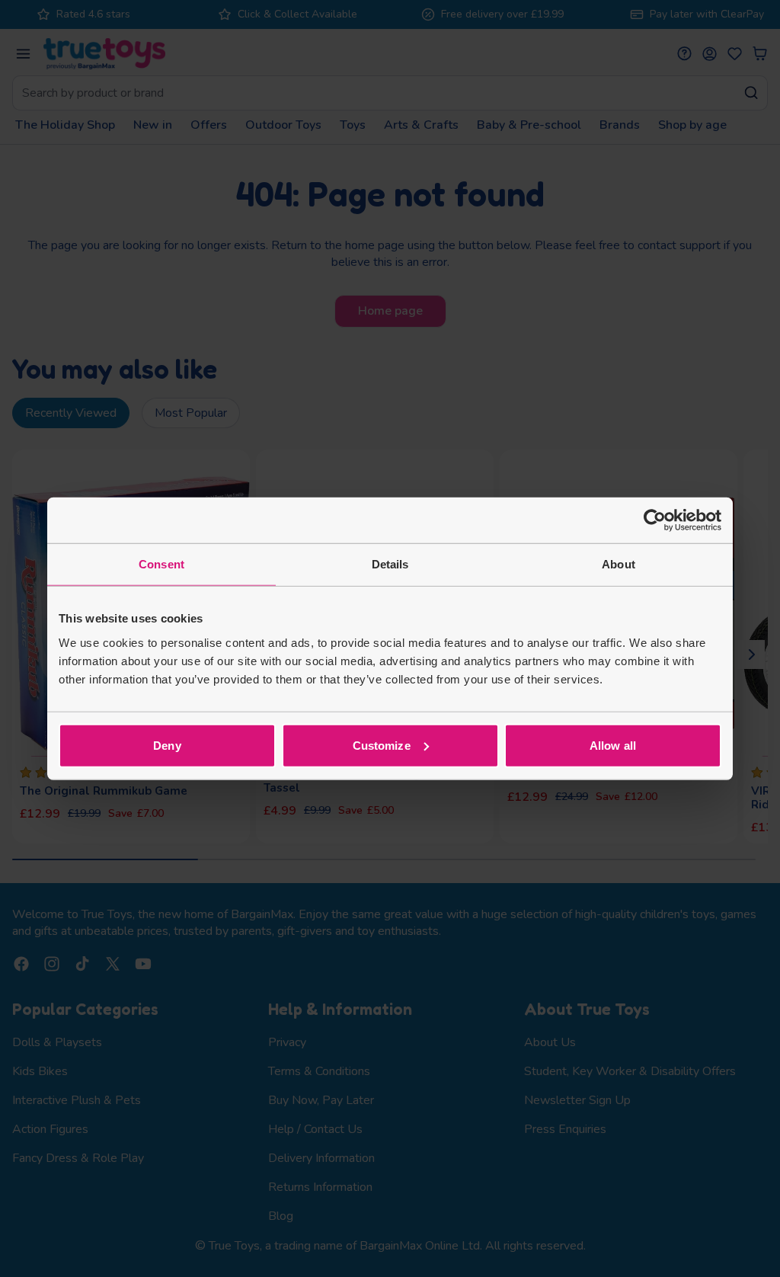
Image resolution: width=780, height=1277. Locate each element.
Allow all (613, 744)
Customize (382, 744)
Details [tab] (390, 564)
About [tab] (618, 564)
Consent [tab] (161, 564)
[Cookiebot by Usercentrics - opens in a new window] (654, 520)
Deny (167, 744)
